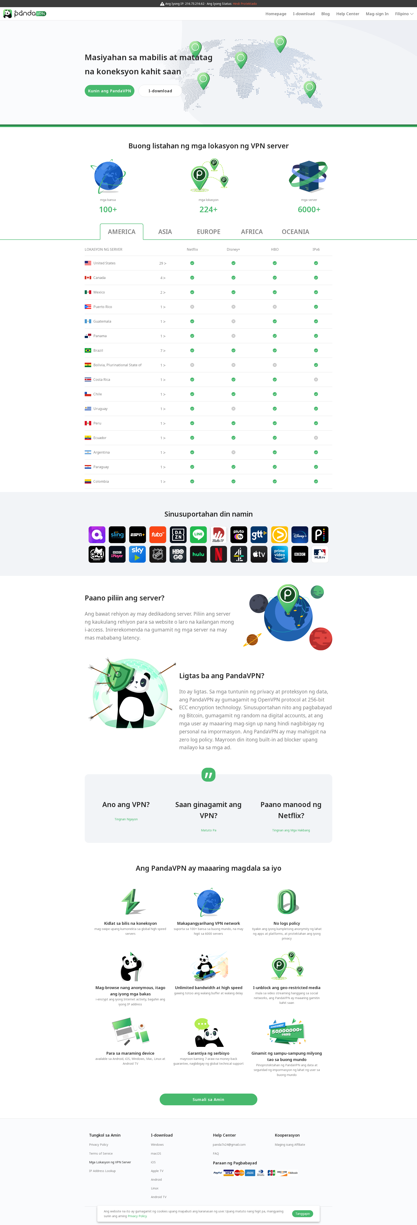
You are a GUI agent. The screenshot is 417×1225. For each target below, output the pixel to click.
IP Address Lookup (102, 1171)
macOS (156, 1153)
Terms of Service (101, 1153)
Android (156, 1179)
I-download (304, 13)
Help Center (347, 13)
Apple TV (157, 1171)
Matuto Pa (208, 830)
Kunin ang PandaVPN (109, 90)
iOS (153, 1162)
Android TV (158, 1197)
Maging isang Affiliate (290, 1144)
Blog (325, 13)
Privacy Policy (98, 1144)
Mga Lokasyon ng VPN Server (110, 1162)
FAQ (216, 1153)
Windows (157, 1144)
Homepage (275, 13)
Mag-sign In (377, 13)
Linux (154, 1188)
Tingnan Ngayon (126, 819)
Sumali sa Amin (208, 1099)
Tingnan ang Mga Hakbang (291, 830)
